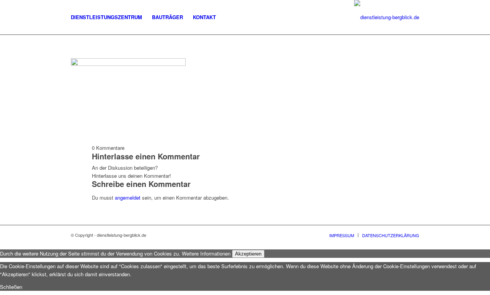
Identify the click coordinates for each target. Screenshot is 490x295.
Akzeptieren (248, 254)
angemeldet (127, 197)
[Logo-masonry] (386, 17)
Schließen (11, 286)
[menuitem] (106, 17)
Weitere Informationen (206, 253)
